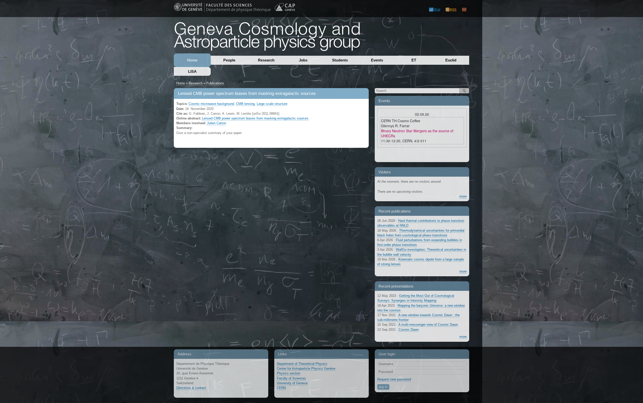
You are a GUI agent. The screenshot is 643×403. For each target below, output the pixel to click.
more (463, 196)
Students (340, 60)
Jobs (303, 60)
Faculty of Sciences (291, 378)
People (229, 60)
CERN (281, 388)
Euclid (450, 60)
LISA (192, 71)
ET (413, 60)
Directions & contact (191, 388)
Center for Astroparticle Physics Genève (306, 368)
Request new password (394, 379)
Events (377, 60)
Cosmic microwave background (211, 104)
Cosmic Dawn (409, 329)
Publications (215, 83)
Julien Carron (216, 123)
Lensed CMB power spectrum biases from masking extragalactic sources (255, 118)
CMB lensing (245, 104)
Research (266, 60)
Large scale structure (272, 104)
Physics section (288, 373)
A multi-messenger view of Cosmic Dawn (428, 324)
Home (192, 60)
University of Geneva (292, 383)
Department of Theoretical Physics (302, 364)
